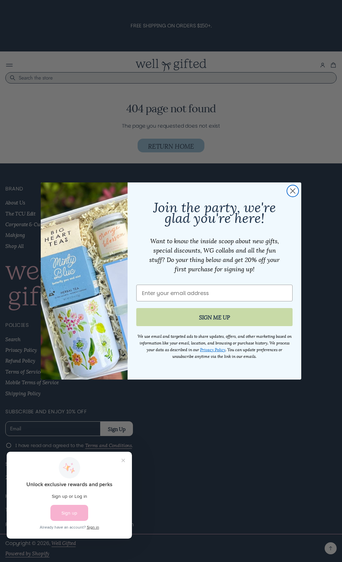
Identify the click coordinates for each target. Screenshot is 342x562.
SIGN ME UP (214, 317)
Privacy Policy (212, 349)
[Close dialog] (293, 191)
